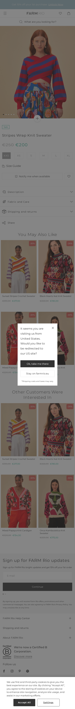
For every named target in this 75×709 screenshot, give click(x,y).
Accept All (24, 702)
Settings (48, 702)
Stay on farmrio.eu (37, 373)
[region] (37, 693)
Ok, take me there (37, 363)
